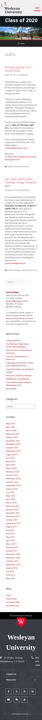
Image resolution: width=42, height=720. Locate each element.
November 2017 (13, 516)
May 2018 (10, 495)
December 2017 (13, 513)
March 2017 (11, 544)
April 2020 (10, 427)
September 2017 (13, 523)
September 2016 (13, 564)
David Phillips (12, 292)
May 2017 (10, 537)
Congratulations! (13, 340)
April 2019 (10, 464)
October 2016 (12, 561)
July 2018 (10, 492)
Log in (8, 595)
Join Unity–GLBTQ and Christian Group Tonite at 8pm (20, 182)
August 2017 (11, 526)
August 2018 (11, 489)
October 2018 (12, 482)
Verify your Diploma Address (19, 375)
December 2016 (13, 554)
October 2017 (12, 519)
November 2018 (13, 478)
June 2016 (10, 575)
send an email (12, 318)
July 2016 (10, 571)
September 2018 (13, 485)
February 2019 (12, 471)
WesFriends (11, 388)
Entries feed (11, 598)
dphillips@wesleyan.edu (17, 301)
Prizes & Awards (22, 166)
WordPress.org (12, 605)
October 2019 (12, 447)
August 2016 (11, 568)
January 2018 (12, 509)
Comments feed (13, 602)
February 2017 (12, 547)
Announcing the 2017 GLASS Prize (18, 69)
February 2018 (12, 506)
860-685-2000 (37, 661)
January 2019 (12, 475)
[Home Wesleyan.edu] (21, 622)
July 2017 (10, 530)
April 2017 (10, 540)
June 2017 (10, 533)
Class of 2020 (21, 20)
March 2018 (11, 502)
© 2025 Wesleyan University (20, 714)
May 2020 (10, 423)
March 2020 (11, 430)
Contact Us (11, 674)
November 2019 (13, 444)
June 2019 (10, 458)
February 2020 (12, 434)
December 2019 (13, 440)
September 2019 (13, 451)
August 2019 (11, 454)
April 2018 (10, 499)
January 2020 (12, 437)
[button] (37, 8)
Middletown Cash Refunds (17, 379)
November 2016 (13, 557)
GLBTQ (10, 166)
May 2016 (10, 578)
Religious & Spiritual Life (25, 270)
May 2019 (10, 461)
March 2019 (11, 468)
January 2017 (12, 551)
